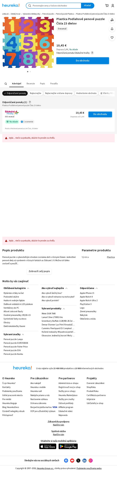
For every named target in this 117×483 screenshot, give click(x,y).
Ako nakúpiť (35, 383)
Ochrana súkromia (38, 403)
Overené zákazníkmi (95, 383)
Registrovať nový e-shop (69, 387)
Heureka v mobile (38, 387)
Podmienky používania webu (89, 468)
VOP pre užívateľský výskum (42, 411)
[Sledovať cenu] (112, 29)
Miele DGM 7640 (49, 313)
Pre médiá (6, 399)
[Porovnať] (112, 20)
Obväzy (7, 322)
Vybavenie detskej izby (31, 14)
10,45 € (80, 113)
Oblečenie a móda (88, 319)
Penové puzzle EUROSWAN (16, 343)
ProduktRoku (92, 391)
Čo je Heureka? (9, 383)
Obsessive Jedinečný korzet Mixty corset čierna (58, 335)
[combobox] (53, 6)
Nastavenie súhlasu (39, 399)
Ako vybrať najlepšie (53, 288)
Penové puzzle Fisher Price (16, 346)
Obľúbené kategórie (15, 288)
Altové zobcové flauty (13, 311)
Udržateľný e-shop (95, 403)
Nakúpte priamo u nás (40, 395)
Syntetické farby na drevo (15, 319)
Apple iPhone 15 (87, 293)
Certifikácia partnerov (96, 395)
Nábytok (83, 315)
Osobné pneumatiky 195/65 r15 (17, 315)
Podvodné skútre (11, 297)
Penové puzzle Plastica (65, 14)
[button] (16, 84)
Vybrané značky (12, 334)
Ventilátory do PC (11, 307)
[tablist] (40, 83)
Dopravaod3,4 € (77, 116)
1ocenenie (28, 121)
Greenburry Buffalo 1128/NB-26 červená (58, 321)
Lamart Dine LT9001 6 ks (52, 317)
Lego (82, 307)
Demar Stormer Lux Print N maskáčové (58, 324)
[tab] (16, 83)
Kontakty (6, 387)
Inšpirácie (91, 399)
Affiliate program (65, 407)
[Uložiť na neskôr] (112, 38)
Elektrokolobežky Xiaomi (14, 326)
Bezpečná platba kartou (41, 407)
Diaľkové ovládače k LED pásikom (18, 304)
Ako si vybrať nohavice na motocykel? (58, 297)
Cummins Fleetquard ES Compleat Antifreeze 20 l (58, 328)
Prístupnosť (7, 415)
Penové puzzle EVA (12, 350)
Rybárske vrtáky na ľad (14, 293)
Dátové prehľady (65, 403)
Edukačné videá (65, 411)
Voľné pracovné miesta (12, 395)
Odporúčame (87, 288)
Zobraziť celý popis (39, 271)
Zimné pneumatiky (88, 311)
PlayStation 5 (86, 304)
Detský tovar (15, 14)
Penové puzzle (48, 14)
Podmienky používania (12, 391)
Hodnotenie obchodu (86, 93)
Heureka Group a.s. (45, 468)
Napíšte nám (58, 424)
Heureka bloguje (9, 403)
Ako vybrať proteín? (50, 300)
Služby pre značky (66, 399)
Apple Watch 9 (86, 297)
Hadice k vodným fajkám (14, 300)
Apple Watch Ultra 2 (88, 300)
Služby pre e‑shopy (66, 391)
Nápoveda (62, 415)
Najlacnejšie (35, 93)
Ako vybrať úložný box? (52, 293)
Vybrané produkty (51, 308)
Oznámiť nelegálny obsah (13, 411)
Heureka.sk (4, 14)
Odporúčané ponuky (16, 93)
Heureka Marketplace (67, 395)
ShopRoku (91, 387)
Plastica (111, 257)
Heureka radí (36, 391)
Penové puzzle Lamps (13, 339)
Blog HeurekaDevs (10, 407)
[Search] (6, 83)
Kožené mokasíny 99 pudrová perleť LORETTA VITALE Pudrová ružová (58, 332)
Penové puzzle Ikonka (13, 354)
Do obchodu (100, 114)
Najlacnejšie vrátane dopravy (58, 93)
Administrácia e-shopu (68, 383)
